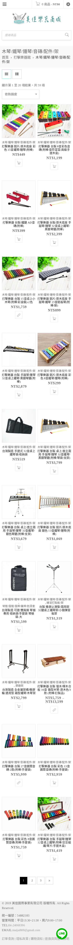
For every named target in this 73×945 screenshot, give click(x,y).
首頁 (5, 57)
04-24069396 (16, 925)
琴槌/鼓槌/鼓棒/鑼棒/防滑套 (18, 606)
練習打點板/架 (55, 602)
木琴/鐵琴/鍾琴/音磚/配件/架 (18, 142)
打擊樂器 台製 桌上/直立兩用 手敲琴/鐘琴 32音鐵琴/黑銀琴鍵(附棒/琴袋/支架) (54, 454)
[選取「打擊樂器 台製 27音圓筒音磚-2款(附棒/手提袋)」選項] (18, 782)
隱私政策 (22, 938)
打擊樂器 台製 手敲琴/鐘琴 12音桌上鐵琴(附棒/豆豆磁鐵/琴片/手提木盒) (54, 842)
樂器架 (20, 685)
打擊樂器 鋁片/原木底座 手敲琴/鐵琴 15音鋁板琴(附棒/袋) (54, 302)
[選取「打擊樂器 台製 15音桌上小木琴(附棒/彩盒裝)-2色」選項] (18, 315)
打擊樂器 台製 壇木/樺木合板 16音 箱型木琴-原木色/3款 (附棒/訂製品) (54, 690)
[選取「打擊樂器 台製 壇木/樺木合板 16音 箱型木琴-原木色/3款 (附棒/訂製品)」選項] (54, 709)
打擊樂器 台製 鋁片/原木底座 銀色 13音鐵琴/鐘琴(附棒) (54, 530)
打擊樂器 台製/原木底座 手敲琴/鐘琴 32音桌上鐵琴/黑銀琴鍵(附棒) (54, 226)
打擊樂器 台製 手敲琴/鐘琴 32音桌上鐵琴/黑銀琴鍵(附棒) (19, 378)
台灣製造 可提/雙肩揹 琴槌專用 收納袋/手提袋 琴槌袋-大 (19, 613)
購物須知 (37, 938)
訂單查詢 (8, 938)
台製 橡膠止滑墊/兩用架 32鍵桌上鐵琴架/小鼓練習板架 (54, 610)
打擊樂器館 (22, 57)
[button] (18, 162)
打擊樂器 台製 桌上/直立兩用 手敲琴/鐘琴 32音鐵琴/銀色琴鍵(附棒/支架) (19, 530)
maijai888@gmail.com (26, 930)
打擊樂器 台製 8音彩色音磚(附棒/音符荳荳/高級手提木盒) (54, 150)
